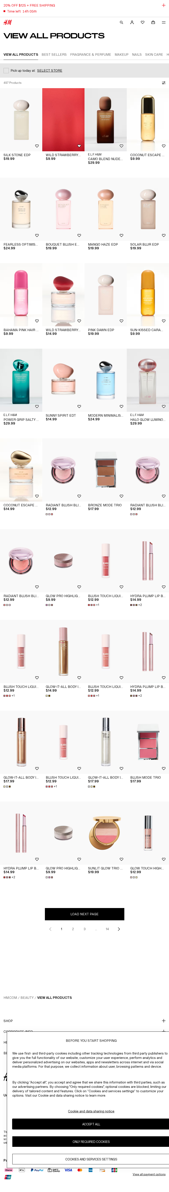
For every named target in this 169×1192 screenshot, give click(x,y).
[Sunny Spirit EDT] (63, 380)
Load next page (84, 914)
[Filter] (162, 83)
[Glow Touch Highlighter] (148, 833)
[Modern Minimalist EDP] (105, 380)
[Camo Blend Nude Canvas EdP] (105, 119)
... (96, 929)
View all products (54, 997)
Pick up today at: (23, 70)
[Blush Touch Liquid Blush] (105, 560)
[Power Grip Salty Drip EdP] (21, 380)
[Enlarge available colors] (50, 514)
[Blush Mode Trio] (148, 742)
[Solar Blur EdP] (148, 209)
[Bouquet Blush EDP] (63, 209)
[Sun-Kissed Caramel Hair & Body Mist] (148, 294)
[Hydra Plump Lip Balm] (148, 560)
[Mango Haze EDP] (105, 209)
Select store (49, 70)
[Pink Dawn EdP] (105, 294)
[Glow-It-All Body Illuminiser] (63, 651)
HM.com (10, 997)
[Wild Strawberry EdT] (63, 294)
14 (107, 929)
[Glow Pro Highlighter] (63, 560)
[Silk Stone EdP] (21, 119)
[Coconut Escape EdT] (21, 469)
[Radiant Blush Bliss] (63, 469)
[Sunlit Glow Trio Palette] (105, 833)
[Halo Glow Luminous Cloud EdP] (148, 380)
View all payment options (149, 1174)
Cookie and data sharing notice (91, 1111)
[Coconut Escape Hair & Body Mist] (148, 119)
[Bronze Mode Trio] (105, 469)
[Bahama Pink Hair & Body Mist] (21, 294)
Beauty (27, 997)
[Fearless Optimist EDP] (21, 209)
